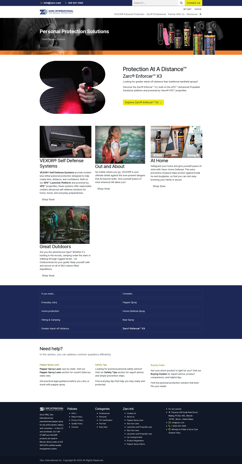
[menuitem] (129, 14)
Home (44, 39)
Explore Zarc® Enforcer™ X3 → (143, 102)
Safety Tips (101, 364)
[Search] (181, 3)
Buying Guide (157, 365)
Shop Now (48, 199)
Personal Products (56, 39)
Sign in (198, 9)
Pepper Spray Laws (49, 364)
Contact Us (193, 2)
